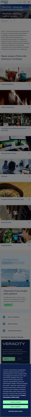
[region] (15, 390)
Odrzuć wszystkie (15, 406)
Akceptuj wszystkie (15, 402)
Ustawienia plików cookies (15, 411)
